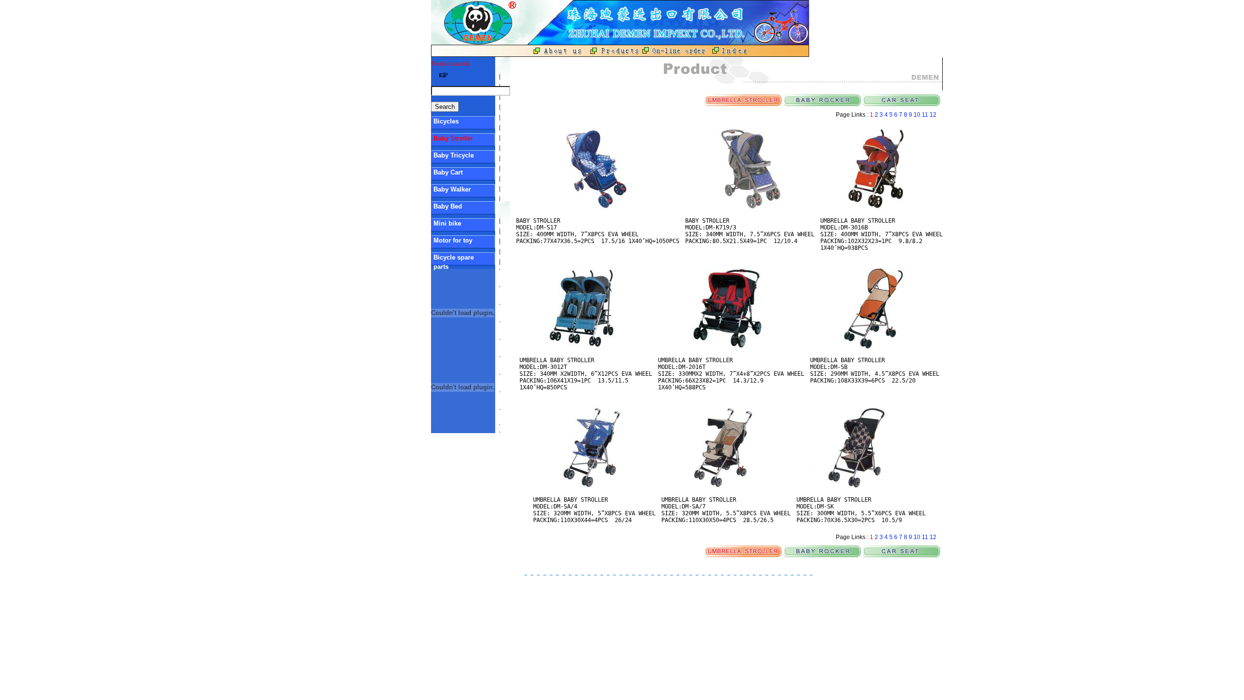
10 (918, 114)
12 (934, 114)
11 (926, 114)
